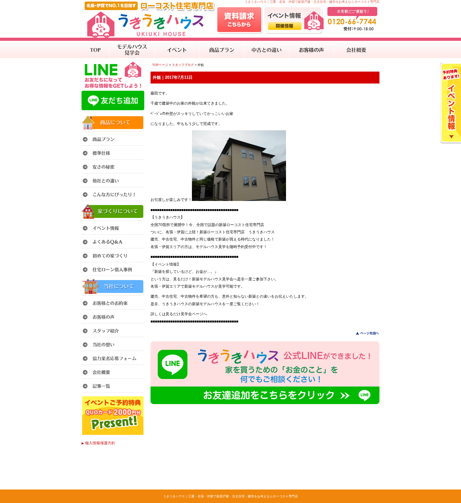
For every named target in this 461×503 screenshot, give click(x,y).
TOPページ (160, 65)
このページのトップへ (363, 333)
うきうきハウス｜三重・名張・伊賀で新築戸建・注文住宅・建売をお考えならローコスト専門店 (230, 496)
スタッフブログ (183, 65)
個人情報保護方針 (98, 443)
